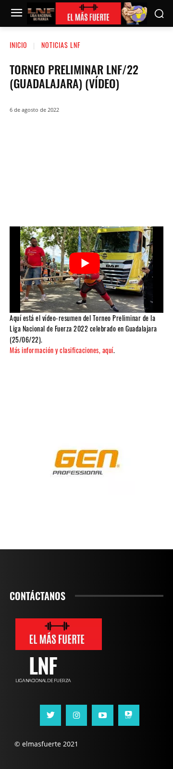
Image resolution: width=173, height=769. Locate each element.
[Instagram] (76, 715)
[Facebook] (28, 197)
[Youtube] (102, 715)
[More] (144, 197)
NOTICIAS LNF (60, 45)
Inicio (18, 45)
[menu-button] (16, 14)
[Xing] (128, 715)
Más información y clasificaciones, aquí (61, 350)
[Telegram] (114, 197)
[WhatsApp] (86, 197)
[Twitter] (57, 197)
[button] (159, 13)
